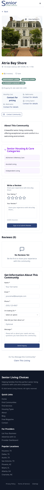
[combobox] (22, 315)
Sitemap (35, 484)
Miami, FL (5, 468)
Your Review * (12, 203)
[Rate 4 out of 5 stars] (20, 198)
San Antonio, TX (8, 461)
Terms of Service (24, 484)
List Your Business (9, 433)
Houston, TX (7, 451)
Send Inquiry (22, 346)
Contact (5, 423)
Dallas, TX (5, 454)
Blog (3, 416)
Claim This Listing (22, 360)
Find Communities (9, 402)
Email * (7, 292)
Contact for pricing (12, 99)
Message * (8, 329)
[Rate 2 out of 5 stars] (12, 198)
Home (4, 399)
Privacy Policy (10, 484)
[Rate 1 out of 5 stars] (8, 198)
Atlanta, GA (6, 471)
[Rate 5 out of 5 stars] (24, 198)
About (4, 412)
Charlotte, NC (7, 474)
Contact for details (10, 107)
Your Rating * (12, 194)
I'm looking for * (10, 311)
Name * (7, 283)
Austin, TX (6, 457)
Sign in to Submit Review (22, 225)
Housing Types (8, 409)
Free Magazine (8, 419)
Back (6, 11)
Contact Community (14, 114)
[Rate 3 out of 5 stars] (16, 198)
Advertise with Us (9, 437)
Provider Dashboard (10, 440)
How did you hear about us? (14, 320)
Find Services (7, 406)
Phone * (7, 301)
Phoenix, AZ (6, 464)
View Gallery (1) (33, 19)
